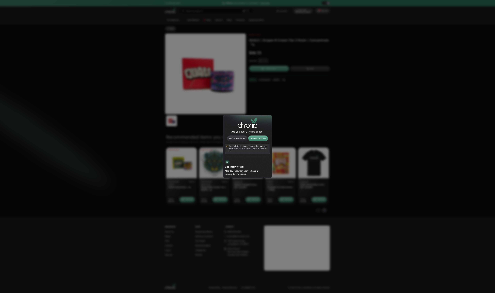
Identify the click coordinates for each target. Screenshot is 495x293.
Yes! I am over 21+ (258, 138)
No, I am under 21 (237, 138)
